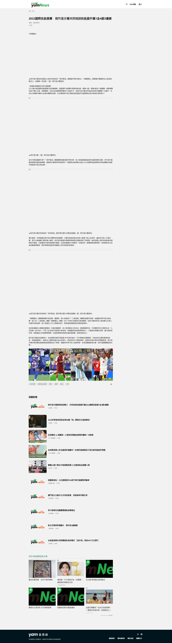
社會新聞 (32, 384)
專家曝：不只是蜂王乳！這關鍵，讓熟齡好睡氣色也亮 (70, 581)
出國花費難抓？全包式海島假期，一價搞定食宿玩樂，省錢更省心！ (98, 608)
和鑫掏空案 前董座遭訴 (66, 607)
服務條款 (112, 638)
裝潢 (61, 384)
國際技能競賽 (42, 384)
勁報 (30, 22)
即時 (33, 11)
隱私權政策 (121, 638)
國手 (50, 384)
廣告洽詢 (130, 638)
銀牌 (56, 384)
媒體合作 (139, 638)
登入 (140, 4)
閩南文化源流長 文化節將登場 (40, 607)
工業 (67, 384)
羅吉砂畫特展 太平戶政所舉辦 (41, 580)
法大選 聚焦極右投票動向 (95, 580)
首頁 (30, 11)
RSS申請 (133, 4)
